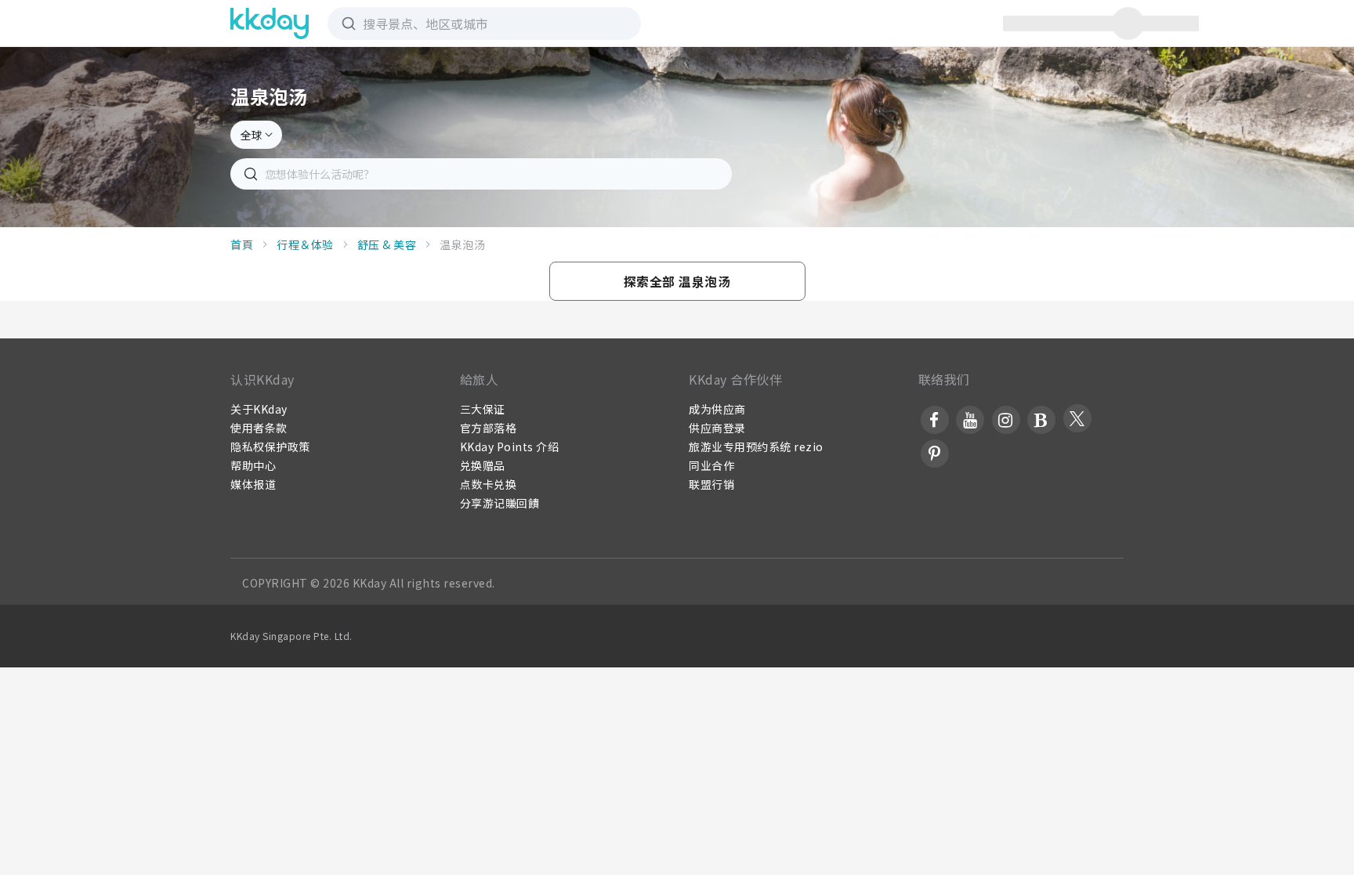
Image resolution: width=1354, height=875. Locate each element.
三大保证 (482, 409)
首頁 (241, 244)
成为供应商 (717, 409)
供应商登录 (717, 428)
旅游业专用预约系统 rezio (756, 446)
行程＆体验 (305, 244)
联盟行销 (711, 484)
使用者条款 (259, 428)
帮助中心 (253, 465)
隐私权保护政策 (270, 446)
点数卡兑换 (488, 484)
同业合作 (711, 465)
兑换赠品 (482, 465)
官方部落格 (488, 428)
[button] (677, 281)
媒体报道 (253, 484)
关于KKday (259, 409)
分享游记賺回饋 (500, 503)
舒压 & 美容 (387, 244)
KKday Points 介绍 (509, 446)
